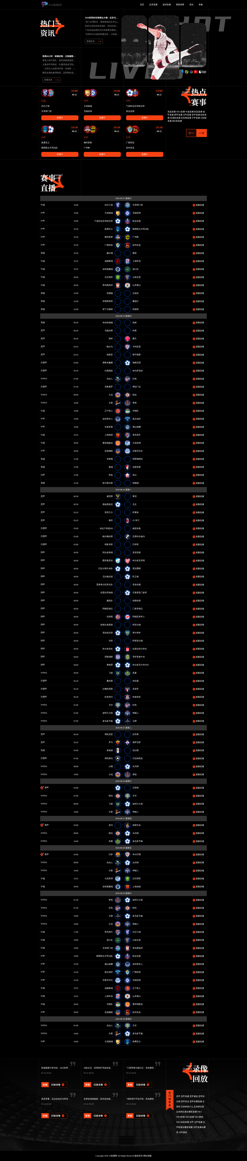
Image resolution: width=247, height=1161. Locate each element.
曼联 (135, 253)
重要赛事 (180, 4)
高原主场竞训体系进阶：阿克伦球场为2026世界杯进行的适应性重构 (116, 26)
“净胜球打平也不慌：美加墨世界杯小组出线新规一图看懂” (152, 1099)
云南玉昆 (137, 277)
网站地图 (147, 1156)
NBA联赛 (180, 1117)
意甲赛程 (194, 1096)
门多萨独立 (138, 609)
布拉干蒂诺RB (106, 528)
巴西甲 (43, 363)
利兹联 (136, 309)
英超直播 (171, 112)
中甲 (42, 213)
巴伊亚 (136, 544)
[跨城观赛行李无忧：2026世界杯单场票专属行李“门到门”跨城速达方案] (54, 1081)
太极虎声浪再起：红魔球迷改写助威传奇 (61, 64)
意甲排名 (185, 1101)
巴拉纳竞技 (138, 758)
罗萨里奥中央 (139, 657)
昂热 (111, 475)
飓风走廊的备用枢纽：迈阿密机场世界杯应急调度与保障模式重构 (72, 73)
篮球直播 (167, 4)
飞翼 (111, 673)
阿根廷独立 (108, 609)
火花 (111, 395)
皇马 (111, 825)
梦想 (135, 403)
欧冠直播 (198, 112)
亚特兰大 (109, 512)
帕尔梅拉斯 (108, 536)
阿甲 (42, 552)
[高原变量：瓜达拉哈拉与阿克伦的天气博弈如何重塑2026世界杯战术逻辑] (54, 1112)
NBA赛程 (199, 1117)
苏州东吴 (137, 245)
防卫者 (136, 576)
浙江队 (136, 269)
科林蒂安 (137, 697)
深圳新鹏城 (108, 269)
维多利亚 (109, 544)
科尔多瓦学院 (139, 560)
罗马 (111, 742)
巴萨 (111, 854)
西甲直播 (178, 115)
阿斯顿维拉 (138, 459)
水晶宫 (136, 293)
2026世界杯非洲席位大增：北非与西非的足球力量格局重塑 (111, 18)
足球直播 (153, 4)
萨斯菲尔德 (138, 641)
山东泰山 (137, 285)
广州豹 (136, 237)
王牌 (135, 721)
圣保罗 (136, 689)
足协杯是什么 (187, 1107)
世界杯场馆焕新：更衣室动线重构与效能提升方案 (106, 1099)
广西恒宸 (109, 245)
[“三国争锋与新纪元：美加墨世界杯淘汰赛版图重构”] (139, 1081)
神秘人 (136, 713)
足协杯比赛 (199, 1107)
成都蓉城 (109, 261)
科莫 (135, 330)
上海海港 (109, 435)
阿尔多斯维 (108, 552)
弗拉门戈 (137, 387)
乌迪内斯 (109, 330)
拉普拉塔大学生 (140, 649)
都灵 (111, 520)
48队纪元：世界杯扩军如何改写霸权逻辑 (102, 1068)
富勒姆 (110, 750)
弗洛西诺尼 (108, 504)
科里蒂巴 (109, 697)
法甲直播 (187, 115)
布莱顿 (110, 459)
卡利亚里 (137, 347)
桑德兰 (136, 301)
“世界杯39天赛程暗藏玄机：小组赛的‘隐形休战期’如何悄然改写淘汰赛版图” (119, 34)
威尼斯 (110, 496)
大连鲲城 (109, 213)
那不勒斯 (137, 355)
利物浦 (136, 483)
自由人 (110, 379)
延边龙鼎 (137, 221)
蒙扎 (135, 338)
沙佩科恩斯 (108, 689)
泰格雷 (110, 665)
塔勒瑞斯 (109, 657)
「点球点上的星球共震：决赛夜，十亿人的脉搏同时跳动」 (69, 68)
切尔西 (136, 750)
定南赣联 (109, 451)
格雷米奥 (137, 528)
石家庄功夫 (138, 451)
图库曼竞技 (108, 560)
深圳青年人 (108, 419)
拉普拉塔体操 (106, 592)
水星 (111, 403)
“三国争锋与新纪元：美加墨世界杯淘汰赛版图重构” (149, 1068)
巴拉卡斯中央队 (105, 568)
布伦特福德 (108, 322)
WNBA (43, 378)
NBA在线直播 (182, 1122)
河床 (111, 641)
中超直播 (189, 112)
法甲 (42, 475)
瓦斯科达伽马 (139, 536)
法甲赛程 (183, 1132)
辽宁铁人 (109, 411)
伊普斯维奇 (108, 301)
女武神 (136, 766)
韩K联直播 (177, 121)
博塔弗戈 (109, 758)
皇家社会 (137, 825)
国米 (111, 338)
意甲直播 (196, 115)
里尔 (135, 475)
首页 (142, 4)
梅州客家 (109, 237)
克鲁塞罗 (109, 387)
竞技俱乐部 (108, 633)
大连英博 (137, 443)
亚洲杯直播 (175, 118)
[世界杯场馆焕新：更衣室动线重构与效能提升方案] (96, 1112)
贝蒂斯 (136, 788)
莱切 (135, 496)
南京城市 (137, 419)
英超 (42, 253)
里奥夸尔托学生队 (104, 584)
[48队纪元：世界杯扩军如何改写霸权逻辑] (96, 1081)
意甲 (42, 330)
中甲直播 (196, 118)
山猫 (111, 766)
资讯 (191, 4)
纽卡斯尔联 (108, 483)
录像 (201, 4)
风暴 (135, 673)
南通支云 (109, 229)
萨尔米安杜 (108, 649)
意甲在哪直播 (196, 1101)
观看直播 (199, 205)
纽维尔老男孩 (106, 625)
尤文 (135, 504)
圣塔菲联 (137, 552)
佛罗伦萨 (137, 742)
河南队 (136, 411)
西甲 (46, 787)
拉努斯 (110, 617)
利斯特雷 (137, 601)
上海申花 (137, 261)
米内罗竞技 (138, 371)
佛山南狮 (137, 427)
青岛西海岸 (108, 285)
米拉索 (136, 681)
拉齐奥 (136, 734)
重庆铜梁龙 (108, 443)
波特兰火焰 (108, 713)
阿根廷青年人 (139, 617)
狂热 (135, 379)
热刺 (135, 322)
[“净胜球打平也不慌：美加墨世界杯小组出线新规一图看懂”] (139, 1112)
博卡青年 (137, 633)
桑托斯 (110, 681)
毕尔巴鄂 (137, 854)
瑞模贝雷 (137, 363)
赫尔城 (110, 253)
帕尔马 (110, 347)
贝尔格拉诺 (108, 576)
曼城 (111, 467)
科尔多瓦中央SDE (141, 665)
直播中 (60, 118)
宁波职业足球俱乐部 (103, 221)
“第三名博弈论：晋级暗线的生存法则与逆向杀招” (107, 22)
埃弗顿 (110, 293)
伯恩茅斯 (137, 467)
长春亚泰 (109, 427)
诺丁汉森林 (108, 309)
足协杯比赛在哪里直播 (186, 1112)
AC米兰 (135, 520)
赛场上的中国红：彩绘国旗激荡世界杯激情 (62, 60)
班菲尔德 (137, 625)
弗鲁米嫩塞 (108, 363)
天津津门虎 (138, 205)
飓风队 (110, 601)
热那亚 (110, 355)
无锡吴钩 (137, 213)
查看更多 (91, 41)
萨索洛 (136, 512)
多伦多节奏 (108, 721)
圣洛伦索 (137, 584)
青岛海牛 (137, 435)
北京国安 (109, 277)
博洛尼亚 (109, 734)
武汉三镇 (109, 205)
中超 (42, 205)
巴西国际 (109, 371)
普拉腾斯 (137, 568)
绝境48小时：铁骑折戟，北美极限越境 (59, 56)
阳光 (135, 395)
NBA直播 (180, 112)
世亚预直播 (186, 118)
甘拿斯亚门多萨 (140, 592)
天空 (111, 705)
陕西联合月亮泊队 (141, 229)
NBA (199, 1112)
